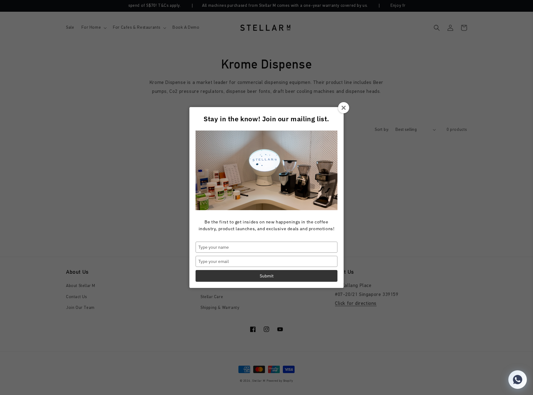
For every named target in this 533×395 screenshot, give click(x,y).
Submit (267, 276)
